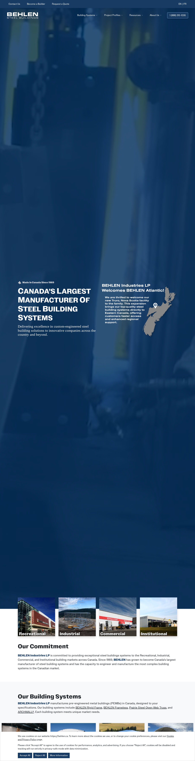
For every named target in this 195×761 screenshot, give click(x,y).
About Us (154, 15)
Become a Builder (36, 4)
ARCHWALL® (26, 712)
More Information (59, 755)
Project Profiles (112, 15)
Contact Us (14, 4)
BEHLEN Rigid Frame (89, 707)
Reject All (40, 755)
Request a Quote (60, 4)
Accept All (25, 755)
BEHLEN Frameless (115, 707)
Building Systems (86, 15)
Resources (135, 15)
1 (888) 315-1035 (178, 15)
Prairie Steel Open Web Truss (147, 707)
